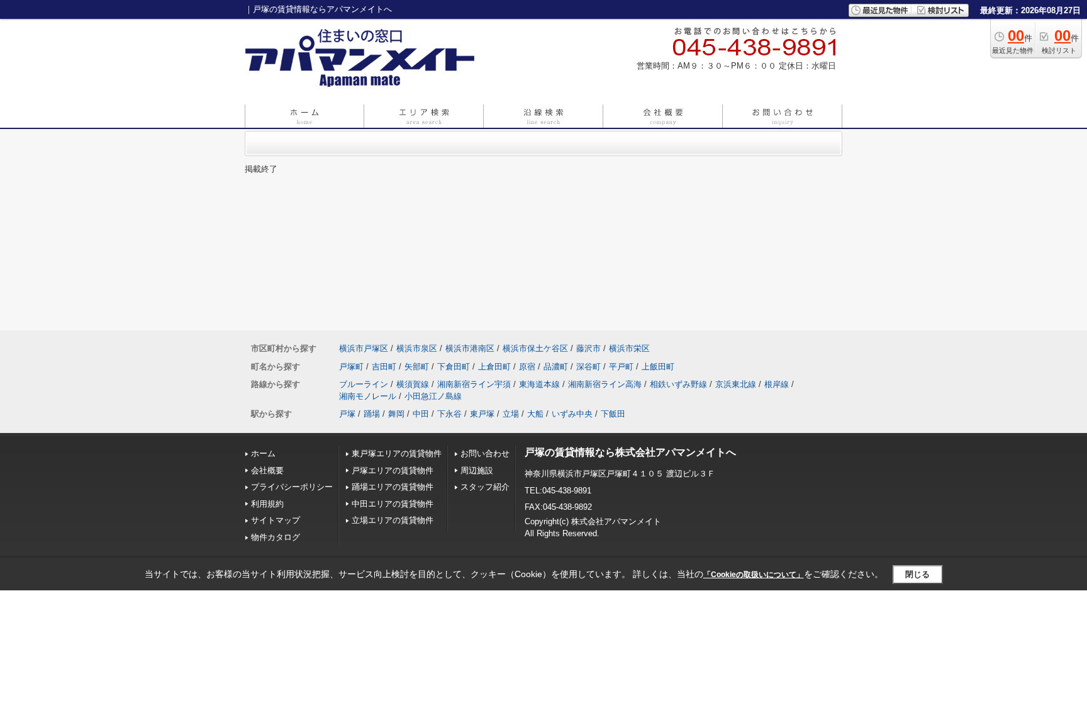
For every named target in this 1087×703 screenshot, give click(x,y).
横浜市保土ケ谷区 (535, 348)
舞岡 (396, 414)
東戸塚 (482, 414)
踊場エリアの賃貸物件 (392, 487)
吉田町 (384, 366)
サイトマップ (275, 520)
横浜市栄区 (629, 348)
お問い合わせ (485, 453)
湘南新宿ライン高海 (605, 384)
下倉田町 (453, 366)
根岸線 (776, 384)
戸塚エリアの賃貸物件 (392, 470)
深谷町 (588, 366)
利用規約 (267, 504)
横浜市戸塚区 (363, 348)
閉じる (917, 574)
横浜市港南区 (469, 348)
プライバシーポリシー (292, 487)
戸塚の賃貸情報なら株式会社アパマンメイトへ (630, 452)
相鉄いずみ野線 (678, 384)
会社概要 (267, 470)
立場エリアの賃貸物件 (392, 520)
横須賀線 (412, 384)
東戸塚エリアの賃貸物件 (397, 453)
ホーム (263, 453)
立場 (511, 414)
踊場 (372, 414)
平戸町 (621, 366)
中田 (421, 414)
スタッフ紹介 (485, 487)
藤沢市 (588, 348)
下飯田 (613, 414)
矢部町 (416, 366)
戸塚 (347, 414)
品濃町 (556, 366)
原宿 (527, 366)
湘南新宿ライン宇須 (474, 384)
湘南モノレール (367, 396)
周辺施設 (476, 470)
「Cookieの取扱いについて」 (753, 574)
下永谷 (449, 414)
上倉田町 (494, 366)
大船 (535, 414)
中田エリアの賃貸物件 (392, 504)
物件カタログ (275, 537)
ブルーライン (363, 384)
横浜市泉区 (416, 348)
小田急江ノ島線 (433, 396)
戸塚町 (351, 366)
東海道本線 (539, 384)
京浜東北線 (735, 384)
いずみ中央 (572, 414)
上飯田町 (658, 366)
